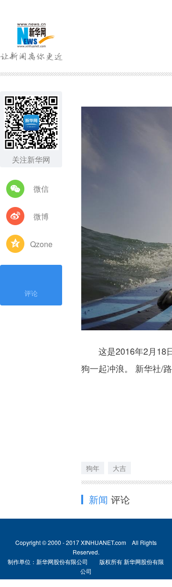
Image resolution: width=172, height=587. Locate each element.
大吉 (119, 468)
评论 (31, 293)
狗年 (92, 468)
